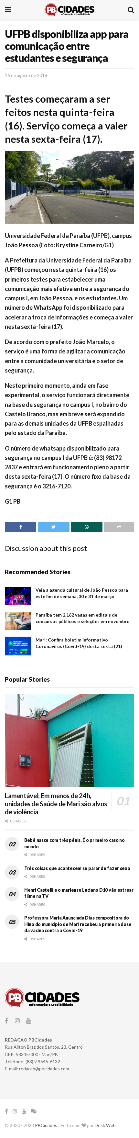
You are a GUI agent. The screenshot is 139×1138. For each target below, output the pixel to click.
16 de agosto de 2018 (26, 75)
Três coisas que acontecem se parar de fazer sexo (77, 868)
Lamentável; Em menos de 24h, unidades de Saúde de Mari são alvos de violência (56, 804)
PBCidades (46, 1125)
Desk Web (105, 1125)
